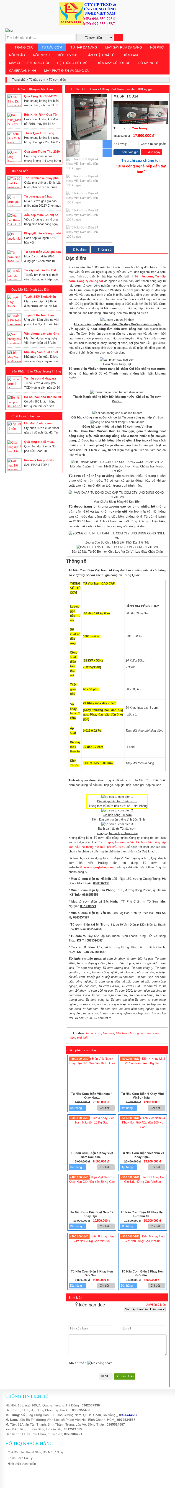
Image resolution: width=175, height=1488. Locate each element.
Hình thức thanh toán (22, 1463)
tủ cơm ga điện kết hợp (130, 842)
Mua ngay (153, 152)
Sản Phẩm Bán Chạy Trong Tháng (36, 371)
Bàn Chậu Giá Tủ (100, 55)
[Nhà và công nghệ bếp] (87, 24)
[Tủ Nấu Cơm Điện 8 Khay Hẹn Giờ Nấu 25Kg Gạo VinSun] (92, 1241)
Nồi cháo (17, 55)
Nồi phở (157, 47)
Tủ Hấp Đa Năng (83, 47)
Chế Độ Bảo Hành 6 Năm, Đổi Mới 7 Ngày (36, 1452)
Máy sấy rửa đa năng (123, 47)
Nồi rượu (41, 55)
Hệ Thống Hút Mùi (72, 63)
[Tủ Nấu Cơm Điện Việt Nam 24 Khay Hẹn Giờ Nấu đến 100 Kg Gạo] (142, 1127)
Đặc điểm (79, 249)
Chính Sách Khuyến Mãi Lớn (32, 89)
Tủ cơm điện (57, 79)
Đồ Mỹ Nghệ (148, 63)
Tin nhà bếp (19, 171)
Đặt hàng (76, 1108)
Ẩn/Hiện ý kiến (156, 1304)
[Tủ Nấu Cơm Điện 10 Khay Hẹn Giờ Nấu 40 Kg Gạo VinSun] (142, 1181)
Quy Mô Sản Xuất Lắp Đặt (30, 289)
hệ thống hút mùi (93, 847)
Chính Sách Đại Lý (20, 1458)
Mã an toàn (78, 1363)
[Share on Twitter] (157, 96)
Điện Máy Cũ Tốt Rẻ (113, 63)
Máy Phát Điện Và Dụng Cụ (67, 70)
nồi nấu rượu (116, 847)
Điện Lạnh (131, 55)
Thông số (104, 249)
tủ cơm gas (105, 842)
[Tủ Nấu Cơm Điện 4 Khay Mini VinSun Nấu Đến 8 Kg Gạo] (142, 1063)
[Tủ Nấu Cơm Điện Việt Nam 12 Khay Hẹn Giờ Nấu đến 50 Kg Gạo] (92, 1181)
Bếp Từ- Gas (68, 55)
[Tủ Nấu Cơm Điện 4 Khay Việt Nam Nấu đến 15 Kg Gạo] (92, 1122)
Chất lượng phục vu (25, 416)
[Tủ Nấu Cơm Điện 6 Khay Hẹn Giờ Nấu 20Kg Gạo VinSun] (142, 1241)
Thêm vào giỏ (128, 152)
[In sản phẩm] (166, 96)
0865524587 (116, 1424)
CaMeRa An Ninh (22, 70)
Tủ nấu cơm (52, 47)
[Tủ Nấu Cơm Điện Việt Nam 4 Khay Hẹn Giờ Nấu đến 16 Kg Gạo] (92, 1063)
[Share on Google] (162, 96)
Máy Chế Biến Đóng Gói (29, 63)
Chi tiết (105, 1108)
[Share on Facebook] (151, 96)
